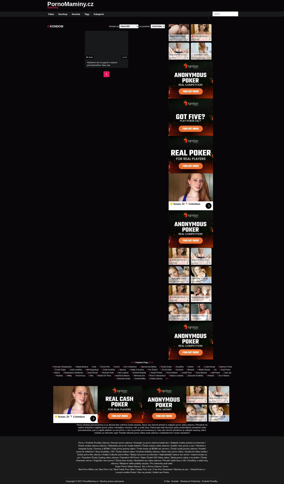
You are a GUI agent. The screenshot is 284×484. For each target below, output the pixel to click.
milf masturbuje (92, 370)
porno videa (182, 457)
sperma (122, 370)
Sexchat (76, 14)
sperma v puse (225, 367)
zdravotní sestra (123, 379)
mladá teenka (203, 370)
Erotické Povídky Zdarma (97, 443)
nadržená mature (122, 376)
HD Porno (134, 457)
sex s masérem (129, 367)
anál (93, 367)
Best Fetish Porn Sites (124, 469)
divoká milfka (139, 379)
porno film (88, 454)
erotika (182, 443)
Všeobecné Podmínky (190, 481)
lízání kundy (209, 367)
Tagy (86, 14)
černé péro (104, 367)
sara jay (227, 373)
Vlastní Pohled (155, 373)
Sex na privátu (144, 472)
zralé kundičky (108, 370)
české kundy (165, 367)
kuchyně (179, 370)
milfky (69, 376)
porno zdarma (152, 443)
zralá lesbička (75, 370)
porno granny (123, 448)
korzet (116, 367)
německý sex (139, 376)
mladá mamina (81, 367)
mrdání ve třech (103, 376)
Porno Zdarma (155, 466)
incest (79, 451)
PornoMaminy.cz (70, 6)
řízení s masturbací (157, 376)
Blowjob (190, 370)
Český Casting (98, 457)
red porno (141, 454)
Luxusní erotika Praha (125, 472)
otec (90, 376)
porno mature (171, 373)
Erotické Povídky (209, 481)
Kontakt (175, 481)
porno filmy (123, 454)
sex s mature (223, 376)
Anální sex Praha (161, 472)
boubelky (105, 451)
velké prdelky (135, 463)
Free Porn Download (162, 469)
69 (215, 370)
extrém (190, 367)
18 (198, 367)
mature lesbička (176, 376)
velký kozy (203, 460)
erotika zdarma (155, 379)
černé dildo (166, 370)
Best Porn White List (88, 469)
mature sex (177, 454)
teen (124, 460)
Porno (81, 443)
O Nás (167, 481)
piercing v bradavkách (62, 367)
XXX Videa (158, 457)
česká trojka (60, 370)
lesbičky (148, 451)
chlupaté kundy (85, 448)
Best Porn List (105, 469)
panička (59, 376)
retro (105, 460)
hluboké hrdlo (107, 373)
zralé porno (225, 370)
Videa (51, 14)
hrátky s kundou (136, 370)
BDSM (107, 448)
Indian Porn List (144, 469)
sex (146, 460)
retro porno (183, 445)
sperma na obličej (148, 367)
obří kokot (215, 373)
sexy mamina (201, 373)
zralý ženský (92, 373)
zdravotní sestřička (194, 376)
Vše (166, 379)
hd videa (196, 451)
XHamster (80, 460)
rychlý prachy (183, 448)
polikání (210, 376)
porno (121, 443)
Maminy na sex (181, 469)
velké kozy (176, 460)
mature (56, 373)
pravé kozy (80, 376)
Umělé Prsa (186, 373)
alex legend (122, 373)
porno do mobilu (126, 445)
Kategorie (99, 14)
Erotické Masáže (138, 373)
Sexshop (62, 14)
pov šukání (152, 370)
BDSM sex (156, 448)
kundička (179, 367)
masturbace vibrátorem (73, 373)
